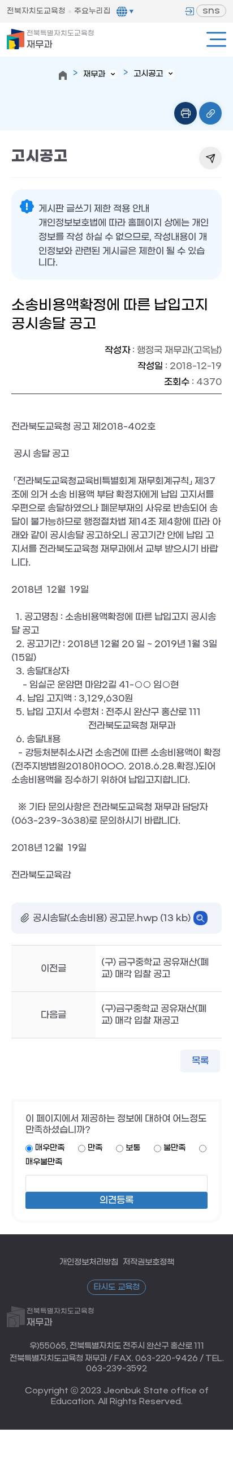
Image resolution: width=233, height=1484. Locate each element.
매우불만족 (43, 1162)
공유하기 (210, 158)
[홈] (62, 75)
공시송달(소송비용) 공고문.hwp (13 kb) (112, 918)
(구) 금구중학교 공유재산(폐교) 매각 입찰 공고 (155, 968)
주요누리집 (92, 11)
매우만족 (49, 1148)
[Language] (124, 11)
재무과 (60, 39)
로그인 (189, 11)
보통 (133, 1148)
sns (211, 10)
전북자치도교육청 (36, 11)
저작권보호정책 (148, 1262)
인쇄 (185, 113)
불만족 (174, 1148)
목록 (200, 1060)
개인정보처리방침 (88, 1262)
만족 (95, 1148)
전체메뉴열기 (216, 39)
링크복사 (210, 113)
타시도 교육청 (116, 1287)
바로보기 (200, 918)
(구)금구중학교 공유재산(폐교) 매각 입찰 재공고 (153, 1014)
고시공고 (148, 74)
